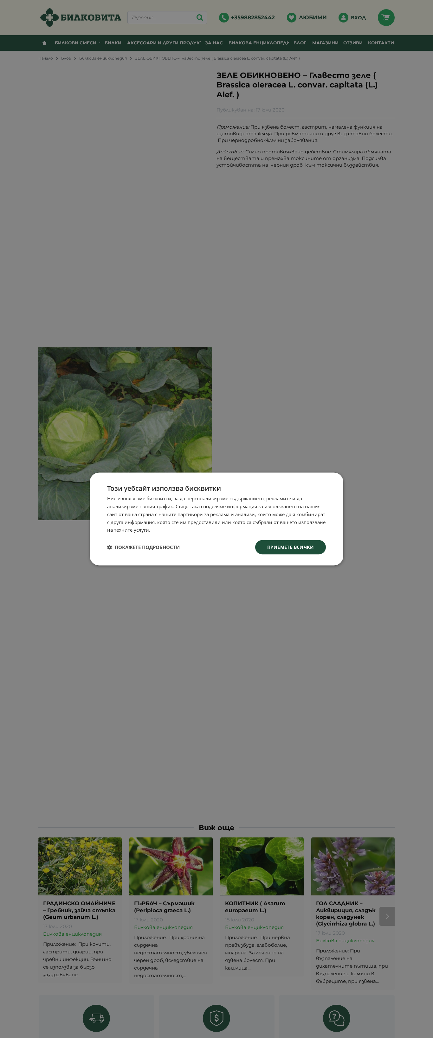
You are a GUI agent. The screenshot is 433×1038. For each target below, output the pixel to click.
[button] (143, 547)
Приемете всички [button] (290, 547)
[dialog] (216, 519)
